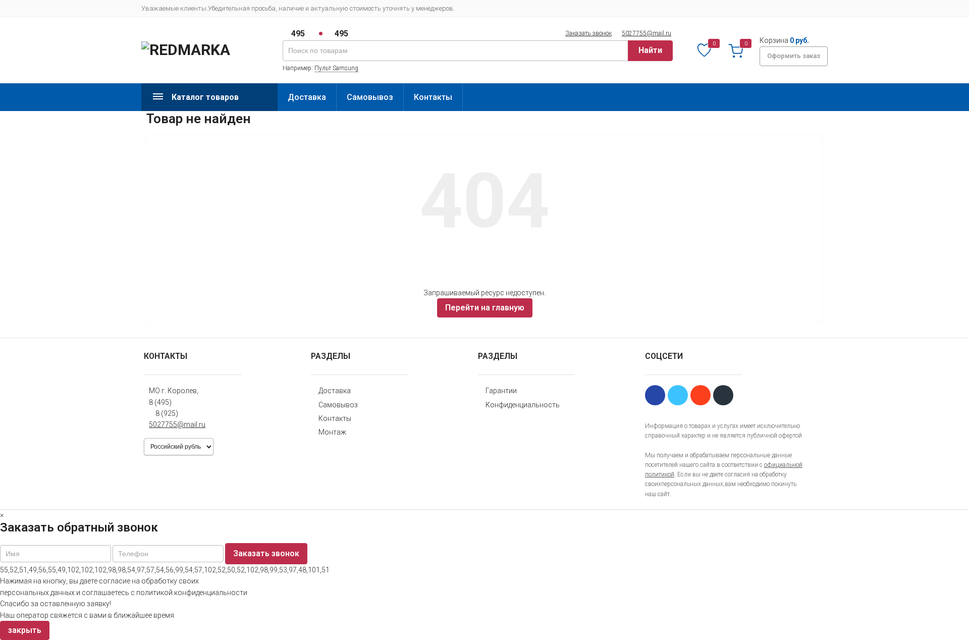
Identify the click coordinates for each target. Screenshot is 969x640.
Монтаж (332, 432)
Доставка (307, 97)
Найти (650, 50)
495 (298, 33)
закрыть (24, 630)
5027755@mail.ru (646, 33)
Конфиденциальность (523, 405)
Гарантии (501, 391)
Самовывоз (370, 97)
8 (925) (166, 413)
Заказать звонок (588, 33)
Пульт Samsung (336, 68)
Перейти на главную (484, 307)
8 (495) (160, 402)
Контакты (433, 97)
